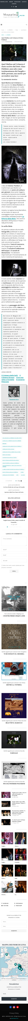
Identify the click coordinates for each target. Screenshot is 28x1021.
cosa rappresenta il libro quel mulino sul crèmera (12, 466)
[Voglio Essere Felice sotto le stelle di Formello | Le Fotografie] (14, 509)
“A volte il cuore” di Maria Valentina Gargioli (18, 820)
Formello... (17, 862)
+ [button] (2, 949)
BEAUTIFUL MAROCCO (14, 723)
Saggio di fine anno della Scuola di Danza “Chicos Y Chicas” (18, 803)
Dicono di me (17, 1)
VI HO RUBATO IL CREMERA (14, 654)
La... (16, 894)
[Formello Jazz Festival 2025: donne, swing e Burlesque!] (21, 854)
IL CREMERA (10, 30)
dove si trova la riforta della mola (10, 460)
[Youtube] (16, 6)
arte (17, 474)
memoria (4, 443)
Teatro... (3, 878)
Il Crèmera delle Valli (9, 375)
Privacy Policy (14, 1013)
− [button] (2, 951)
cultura (23, 474)
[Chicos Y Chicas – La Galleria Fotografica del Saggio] (21, 838)
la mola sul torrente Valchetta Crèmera (11, 440)
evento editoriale (6, 454)
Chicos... (17, 846)
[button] (2, 514)
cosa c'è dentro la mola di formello (10, 463)
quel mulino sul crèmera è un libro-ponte (12, 438)
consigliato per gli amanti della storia (11, 451)
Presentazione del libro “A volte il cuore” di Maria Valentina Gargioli (18, 812)
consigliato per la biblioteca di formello (11, 446)
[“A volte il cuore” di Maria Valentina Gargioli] (5, 822)
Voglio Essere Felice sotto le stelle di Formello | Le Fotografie (19, 794)
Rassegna (24, 1)
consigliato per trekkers (8, 474)
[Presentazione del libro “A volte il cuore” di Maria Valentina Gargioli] (5, 813)
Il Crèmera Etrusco (11, 376)
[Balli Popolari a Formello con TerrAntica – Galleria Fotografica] (21, 870)
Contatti (14, 3)
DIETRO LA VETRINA (14, 685)
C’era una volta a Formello (12, 378)
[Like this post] (16, 481)
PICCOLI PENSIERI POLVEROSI (14, 784)
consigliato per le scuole (8, 449)
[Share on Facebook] (18, 481)
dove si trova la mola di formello (10, 472)
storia (22, 472)
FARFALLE (14, 753)
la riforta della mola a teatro (9, 457)
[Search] (26, 24)
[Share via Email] (21, 481)
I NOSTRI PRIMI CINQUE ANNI (14, 616)
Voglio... (3, 846)
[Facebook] (11, 6)
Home (2, 30)
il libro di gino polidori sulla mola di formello (13, 469)
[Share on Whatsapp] (19, 481)
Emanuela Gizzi (4, 1)
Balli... (16, 878)
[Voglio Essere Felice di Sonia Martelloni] (7, 854)
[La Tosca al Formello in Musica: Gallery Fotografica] (21, 887)
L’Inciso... (3, 894)
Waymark (13, 977)
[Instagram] (13, 6)
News (17, 30)
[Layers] (25, 949)
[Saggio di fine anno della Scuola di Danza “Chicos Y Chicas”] (5, 804)
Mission (11, 1)
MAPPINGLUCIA (14, 1018)
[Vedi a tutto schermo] (2, 954)
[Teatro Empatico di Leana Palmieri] (7, 870)
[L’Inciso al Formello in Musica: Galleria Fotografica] (7, 887)
